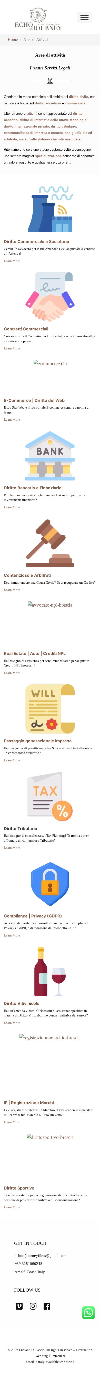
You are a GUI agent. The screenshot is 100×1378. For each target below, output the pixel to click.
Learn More (12, 261)
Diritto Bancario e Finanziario (33, 487)
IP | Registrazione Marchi (29, 1102)
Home (13, 39)
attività (32, 113)
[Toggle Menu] (85, 17)
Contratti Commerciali (26, 328)
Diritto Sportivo (19, 1188)
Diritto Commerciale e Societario (36, 241)
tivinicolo (30, 1003)
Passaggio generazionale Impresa (38, 740)
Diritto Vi (13, 1003)
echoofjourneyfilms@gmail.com (40, 1256)
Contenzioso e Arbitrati (27, 575)
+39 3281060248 (28, 1264)
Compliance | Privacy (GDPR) (33, 915)
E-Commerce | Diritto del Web (34, 400)
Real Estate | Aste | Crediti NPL (35, 653)
